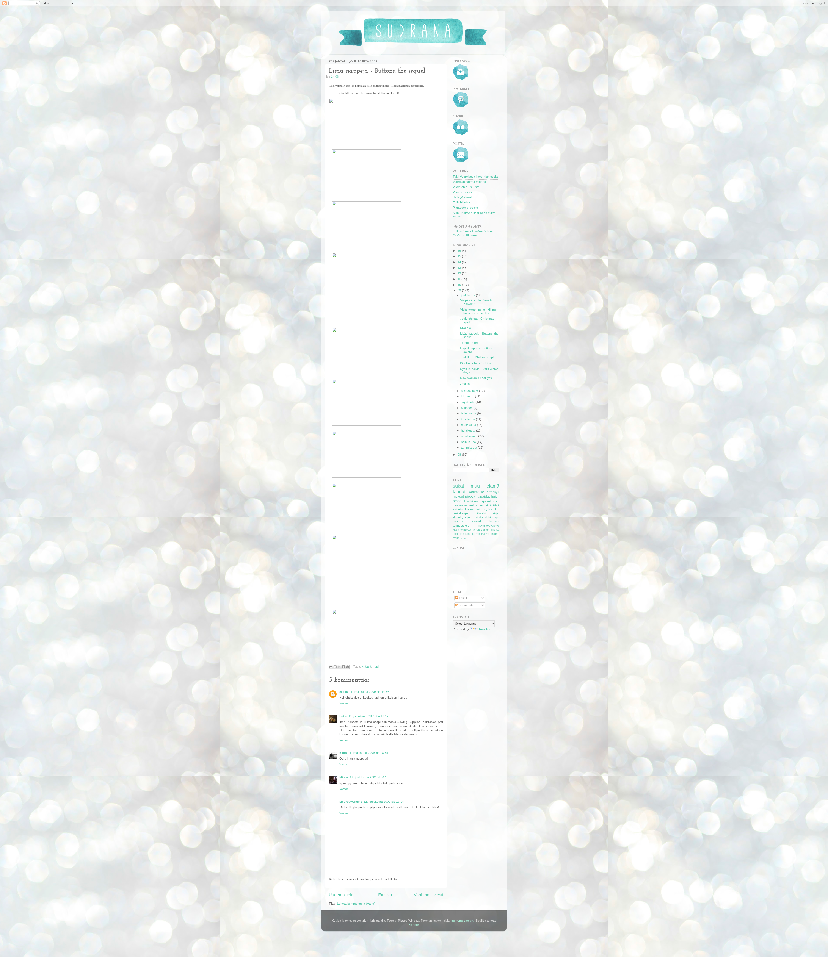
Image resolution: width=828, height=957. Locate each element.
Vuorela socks (462, 192)
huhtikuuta (468, 430)
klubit (488, 517)
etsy (484, 509)
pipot (469, 496)
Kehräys (492, 492)
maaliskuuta (469, 436)
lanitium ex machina (472, 533)
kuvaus (494, 521)
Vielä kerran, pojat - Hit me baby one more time (478, 311)
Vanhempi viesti (428, 895)
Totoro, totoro (469, 342)
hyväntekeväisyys (488, 525)
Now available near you (476, 378)
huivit (495, 496)
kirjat (496, 513)
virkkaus (472, 501)
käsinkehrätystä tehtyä (466, 529)
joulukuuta (468, 295)
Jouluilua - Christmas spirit (478, 357)
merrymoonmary (462, 920)
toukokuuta (469, 425)
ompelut (459, 501)
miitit (496, 501)
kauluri (476, 521)
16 (460, 250)
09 (460, 290)
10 (460, 284)
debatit (485, 529)
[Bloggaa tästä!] (335, 667)
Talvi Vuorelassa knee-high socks (475, 176)
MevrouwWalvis (350, 801)
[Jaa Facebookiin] (343, 667)
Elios (343, 752)
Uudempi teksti (342, 895)
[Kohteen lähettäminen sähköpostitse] (331, 667)
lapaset (486, 501)
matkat (495, 533)
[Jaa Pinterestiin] (347, 667)
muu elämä (485, 486)
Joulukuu (466, 383)
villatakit (481, 513)
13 (460, 267)
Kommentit (466, 605)
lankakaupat (461, 513)
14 (460, 262)
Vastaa (344, 703)
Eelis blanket (461, 202)
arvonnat (482, 505)
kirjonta (495, 529)
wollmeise (476, 492)
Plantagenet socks (465, 207)
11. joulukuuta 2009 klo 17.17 (368, 716)
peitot (456, 533)
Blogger (413, 924)
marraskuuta (470, 390)
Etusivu (385, 895)
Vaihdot (479, 517)
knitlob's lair (461, 509)
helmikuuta (469, 442)
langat (459, 491)
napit (376, 666)
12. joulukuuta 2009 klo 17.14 (384, 801)
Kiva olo (465, 328)
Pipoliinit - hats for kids (475, 363)
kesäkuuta (468, 419)
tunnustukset (461, 525)
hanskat (493, 509)
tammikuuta (469, 447)
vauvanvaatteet (463, 505)
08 (460, 454)
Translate (484, 629)
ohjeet (468, 517)
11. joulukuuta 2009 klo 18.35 (368, 752)
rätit (488, 533)
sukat (458, 486)
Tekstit (463, 597)
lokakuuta (468, 396)
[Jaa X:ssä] (339, 667)
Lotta (343, 716)
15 (460, 256)
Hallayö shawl (462, 197)
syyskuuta (468, 402)
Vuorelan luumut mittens (469, 181)
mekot (463, 538)
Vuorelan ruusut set (466, 187)
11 (459, 279)
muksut (458, 496)
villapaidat (482, 496)
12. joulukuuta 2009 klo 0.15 (369, 777)
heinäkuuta (469, 413)
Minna (343, 777)
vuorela (458, 521)
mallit (456, 537)
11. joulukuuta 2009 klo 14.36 (369, 691)
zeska (343, 691)
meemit (475, 509)
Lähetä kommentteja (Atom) (356, 903)
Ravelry (458, 517)
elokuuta (467, 408)
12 (460, 273)
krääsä (366, 666)
